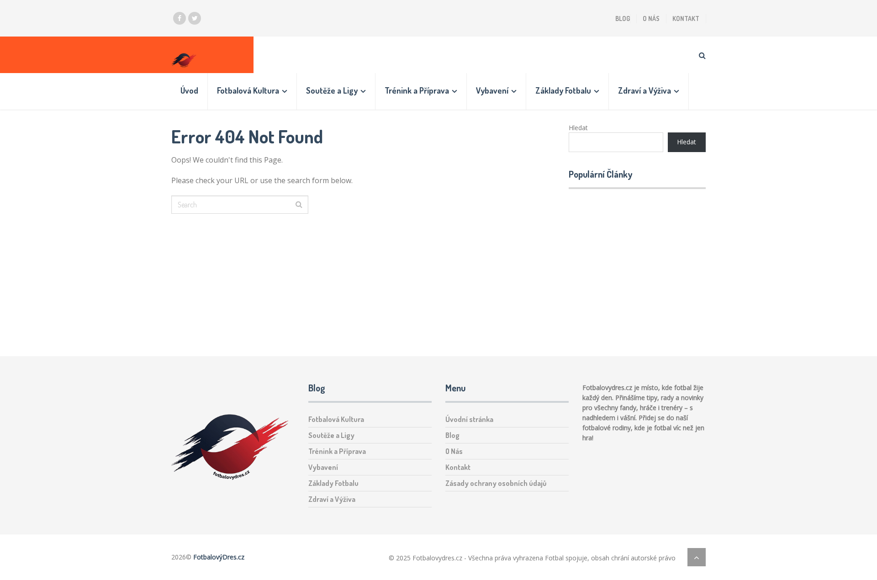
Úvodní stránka (469, 419)
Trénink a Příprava (417, 90)
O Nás (651, 18)
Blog (622, 18)
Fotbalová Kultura (248, 90)
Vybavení (492, 90)
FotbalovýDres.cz (218, 557)
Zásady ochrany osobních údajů (495, 483)
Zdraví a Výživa (644, 90)
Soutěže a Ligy (332, 90)
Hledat (578, 127)
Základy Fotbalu (563, 90)
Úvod (189, 90)
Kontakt (685, 18)
